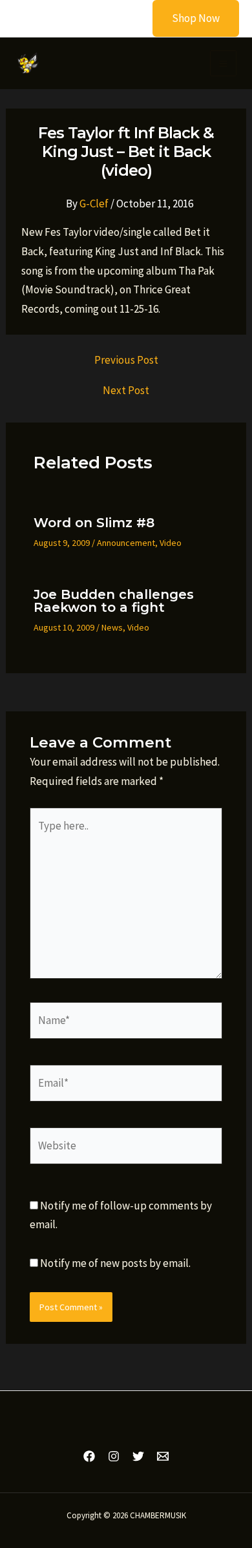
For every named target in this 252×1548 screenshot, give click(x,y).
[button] (187, 18)
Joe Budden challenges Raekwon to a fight (114, 601)
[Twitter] (138, 1456)
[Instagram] (114, 1456)
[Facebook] (89, 1456)
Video (171, 543)
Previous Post (126, 360)
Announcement (126, 543)
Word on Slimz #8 (94, 522)
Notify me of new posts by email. (115, 1263)
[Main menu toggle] (223, 63)
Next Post (126, 390)
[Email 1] (163, 1456)
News (112, 627)
